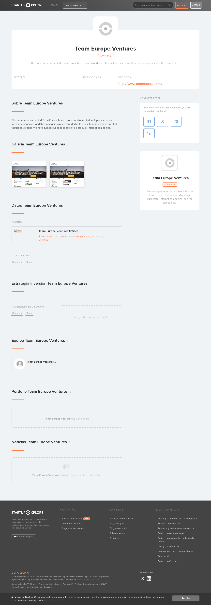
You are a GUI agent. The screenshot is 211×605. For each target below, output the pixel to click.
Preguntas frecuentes (72, 528)
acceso (196, 5)
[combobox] (153, 5)
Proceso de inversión (169, 523)
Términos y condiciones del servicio (176, 528)
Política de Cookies (168, 561)
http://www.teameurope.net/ (140, 84)
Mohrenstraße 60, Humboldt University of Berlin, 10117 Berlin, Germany (71, 238)
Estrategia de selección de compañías (177, 518)
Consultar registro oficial (88, 579)
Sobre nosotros (117, 533)
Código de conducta (168, 546)
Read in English (25, 536)
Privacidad (163, 556)
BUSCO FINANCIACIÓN (75, 5)
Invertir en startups (71, 523)
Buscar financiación (74, 518)
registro (181, 5)
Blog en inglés (117, 523)
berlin (29, 262)
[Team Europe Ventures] (29, 174)
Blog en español (118, 528)
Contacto (114, 538)
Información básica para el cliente (175, 551)
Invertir (54, 5)
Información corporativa (122, 518)
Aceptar (186, 598)
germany (17, 262)
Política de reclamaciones (171, 533)
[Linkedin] (149, 578)
